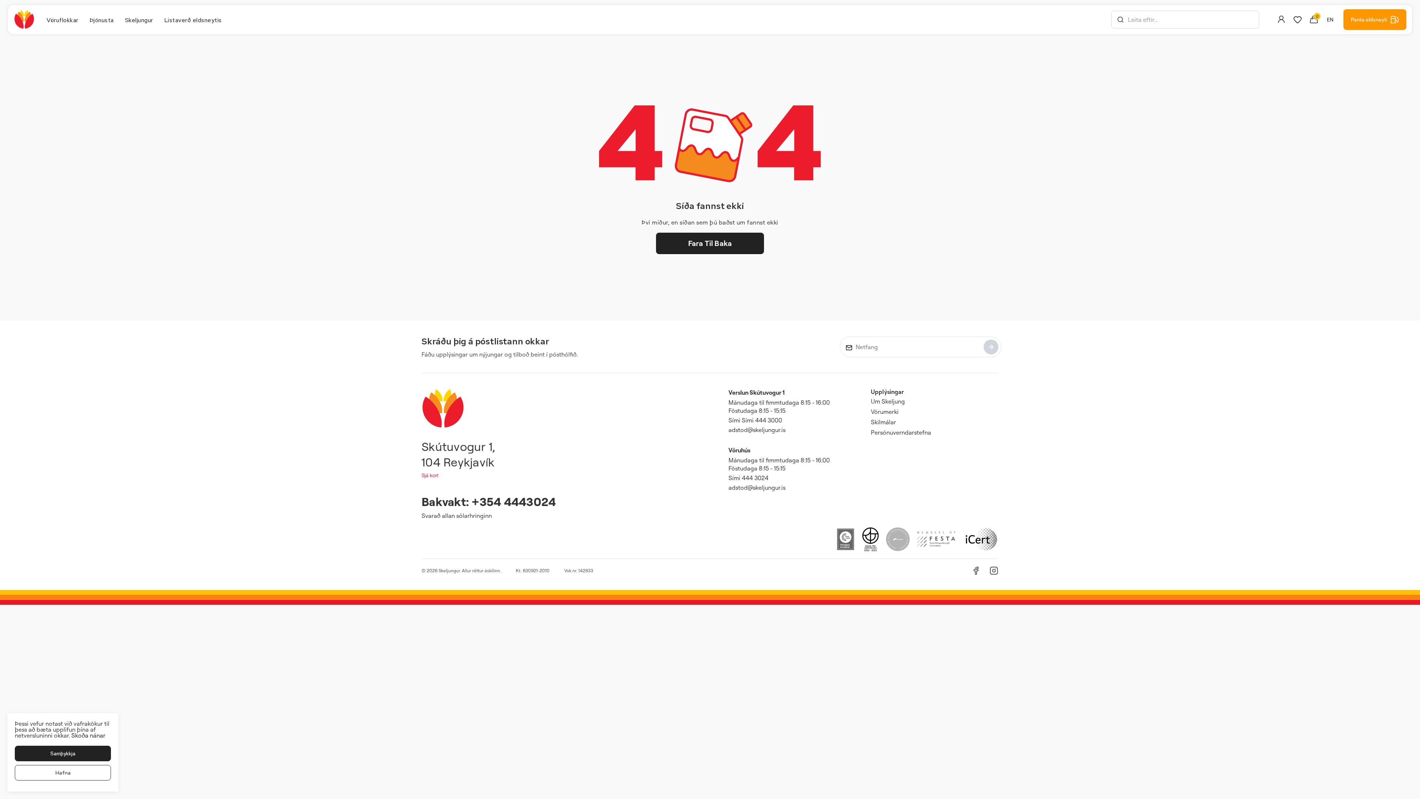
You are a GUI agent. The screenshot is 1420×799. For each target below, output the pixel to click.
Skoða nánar (88, 735)
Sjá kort (430, 475)
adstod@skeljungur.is (756, 430)
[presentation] (62, 19)
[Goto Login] (1297, 19)
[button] (1120, 19)
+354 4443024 (513, 501)
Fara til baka (710, 243)
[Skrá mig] (991, 347)
